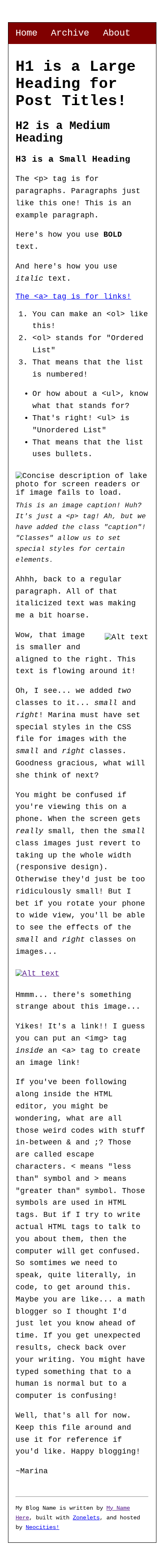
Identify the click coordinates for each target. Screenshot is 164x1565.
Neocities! (42, 1527)
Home (26, 33)
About (116, 33)
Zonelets (86, 1517)
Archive (70, 33)
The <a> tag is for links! (73, 296)
